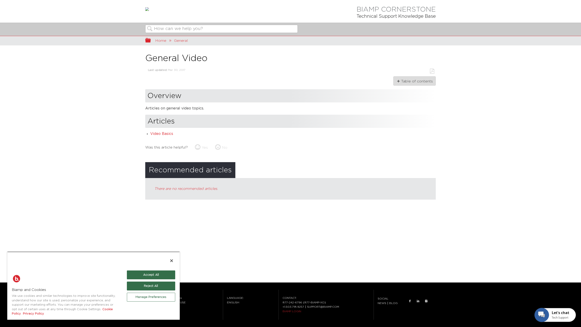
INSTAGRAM (426, 301)
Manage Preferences (150, 297)
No (224, 147)
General (181, 40)
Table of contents (417, 81)
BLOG (393, 303)
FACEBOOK (410, 301)
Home (160, 40)
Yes (205, 147)
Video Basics (161, 134)
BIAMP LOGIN (292, 311)
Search (149, 29)
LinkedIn (418, 301)
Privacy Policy (33, 313)
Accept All (151, 274)
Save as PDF (432, 71)
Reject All (151, 286)
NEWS (382, 303)
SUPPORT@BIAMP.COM (323, 306)
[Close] (172, 261)
